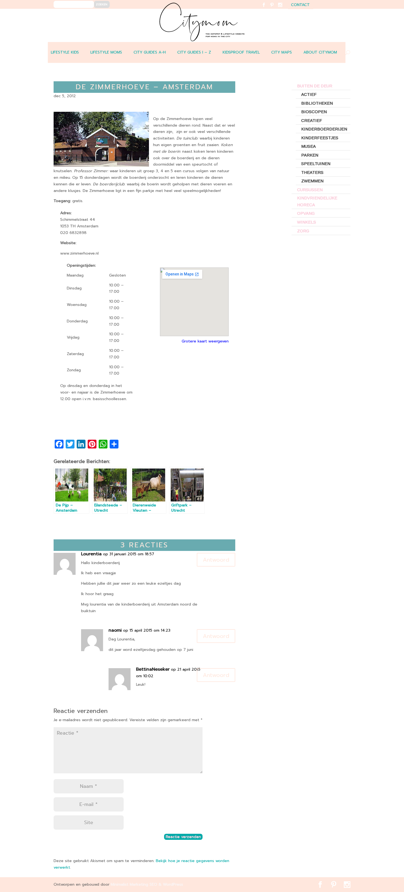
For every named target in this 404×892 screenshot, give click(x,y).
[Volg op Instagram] (283, 8)
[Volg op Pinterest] (275, 8)
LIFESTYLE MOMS (106, 52)
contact (300, 5)
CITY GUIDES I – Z (194, 52)
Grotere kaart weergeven (205, 341)
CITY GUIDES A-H (150, 52)
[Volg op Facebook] (267, 8)
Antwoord (216, 560)
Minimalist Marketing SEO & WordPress (147, 884)
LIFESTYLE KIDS (65, 52)
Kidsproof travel (241, 52)
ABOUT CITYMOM (320, 52)
